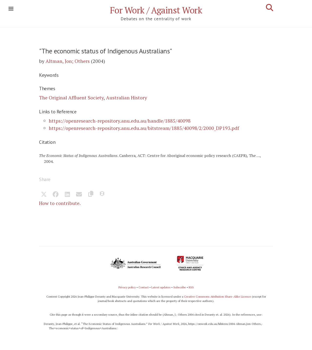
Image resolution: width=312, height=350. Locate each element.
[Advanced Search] (269, 7)
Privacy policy (127, 287)
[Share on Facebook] (55, 195)
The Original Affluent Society (71, 97)
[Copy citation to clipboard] (91, 195)
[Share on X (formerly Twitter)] (44, 195)
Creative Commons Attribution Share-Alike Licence (217, 296)
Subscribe (179, 287)
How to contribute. (60, 203)
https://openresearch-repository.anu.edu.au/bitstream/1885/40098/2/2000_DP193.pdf (144, 128)
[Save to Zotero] (102, 195)
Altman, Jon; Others (68, 61)
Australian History (126, 97)
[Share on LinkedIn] (67, 195)
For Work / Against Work (156, 10)
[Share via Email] (79, 195)
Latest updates (161, 287)
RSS (191, 287)
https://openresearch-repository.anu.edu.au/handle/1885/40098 (120, 120)
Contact (143, 287)
